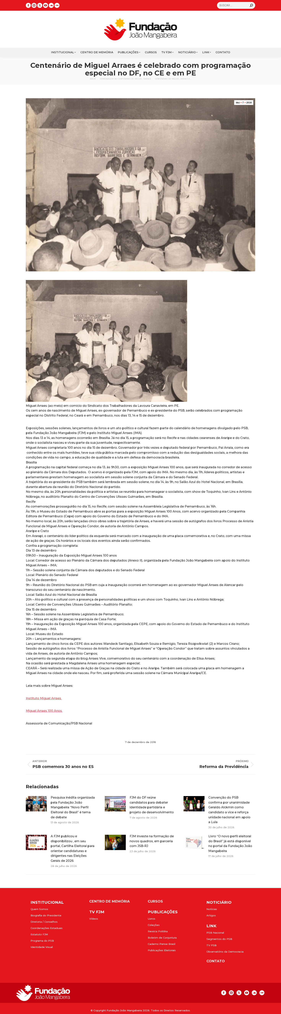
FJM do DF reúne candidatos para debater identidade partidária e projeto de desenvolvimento (152, 805)
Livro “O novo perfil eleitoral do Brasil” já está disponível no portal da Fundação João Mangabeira (230, 843)
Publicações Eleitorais (162, 950)
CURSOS (155, 901)
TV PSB (211, 945)
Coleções (154, 924)
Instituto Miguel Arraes (44, 698)
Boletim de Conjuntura (162, 937)
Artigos (211, 915)
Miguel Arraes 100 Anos (44, 711)
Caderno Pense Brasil (161, 943)
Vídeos (93, 918)
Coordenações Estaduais (47, 928)
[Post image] (36, 803)
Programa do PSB (42, 940)
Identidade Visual (42, 947)
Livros (151, 918)
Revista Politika (158, 931)
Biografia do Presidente (46, 915)
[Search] (251, 5)
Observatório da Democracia (225, 951)
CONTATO (215, 961)
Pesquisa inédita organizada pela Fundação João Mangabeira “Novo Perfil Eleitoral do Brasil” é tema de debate (73, 807)
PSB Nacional (215, 932)
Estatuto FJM (39, 934)
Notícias (211, 909)
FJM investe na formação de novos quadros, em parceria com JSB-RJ (152, 841)
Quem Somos (39, 909)
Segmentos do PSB (219, 938)
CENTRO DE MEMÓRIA (109, 901)
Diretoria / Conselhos (44, 921)
